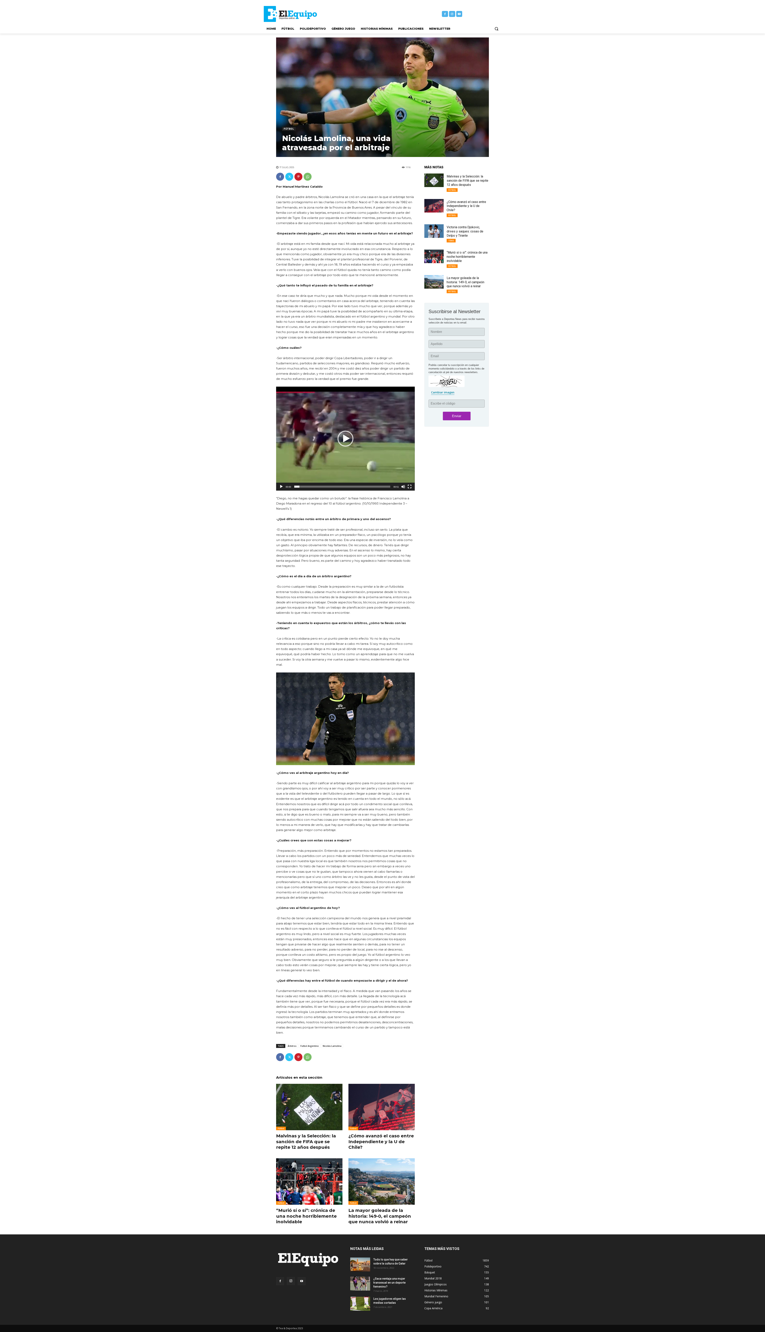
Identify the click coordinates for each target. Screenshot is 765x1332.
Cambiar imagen (442, 392)
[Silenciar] (403, 487)
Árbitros (292, 1045)
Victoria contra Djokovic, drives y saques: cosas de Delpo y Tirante (465, 231)
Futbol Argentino (309, 1045)
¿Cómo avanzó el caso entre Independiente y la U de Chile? (381, 1141)
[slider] (342, 487)
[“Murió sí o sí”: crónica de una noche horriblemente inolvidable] (309, 1181)
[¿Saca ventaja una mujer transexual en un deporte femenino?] (360, 1284)
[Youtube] (459, 14)
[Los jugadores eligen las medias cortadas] (360, 1304)
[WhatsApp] (308, 177)
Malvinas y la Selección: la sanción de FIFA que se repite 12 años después (306, 1141)
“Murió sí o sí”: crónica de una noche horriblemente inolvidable (306, 1216)
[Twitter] (289, 177)
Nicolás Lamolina (332, 1045)
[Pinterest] (298, 177)
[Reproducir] (281, 487)
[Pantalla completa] (410, 487)
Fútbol (289, 128)
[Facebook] (445, 14)
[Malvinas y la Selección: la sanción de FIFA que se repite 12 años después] (309, 1107)
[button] (496, 28)
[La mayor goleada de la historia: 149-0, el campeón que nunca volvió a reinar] (381, 1181)
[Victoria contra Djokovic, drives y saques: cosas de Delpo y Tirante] (434, 231)
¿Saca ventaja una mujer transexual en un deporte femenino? (389, 1282)
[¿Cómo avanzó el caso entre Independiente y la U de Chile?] (381, 1107)
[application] (345, 439)
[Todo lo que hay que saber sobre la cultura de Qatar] (360, 1264)
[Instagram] (452, 14)
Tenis (451, 240)
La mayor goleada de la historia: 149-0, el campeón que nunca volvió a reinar (379, 1216)
